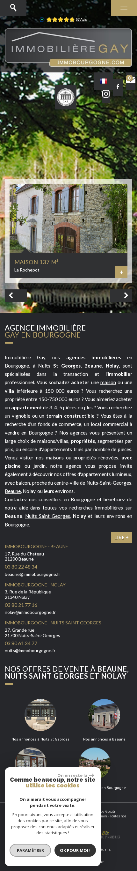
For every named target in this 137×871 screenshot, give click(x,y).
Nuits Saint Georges (47, 516)
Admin (102, 816)
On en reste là (72, 775)
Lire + (121, 537)
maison (108, 382)
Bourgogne (41, 432)
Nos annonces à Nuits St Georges (40, 739)
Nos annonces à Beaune (104, 739)
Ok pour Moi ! (75, 850)
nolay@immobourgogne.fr (30, 612)
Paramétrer (30, 850)
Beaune (13, 491)
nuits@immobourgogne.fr (30, 650)
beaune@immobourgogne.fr (32, 574)
